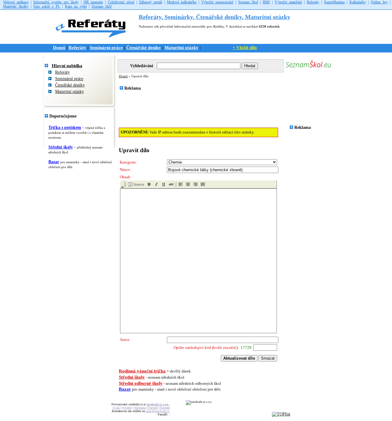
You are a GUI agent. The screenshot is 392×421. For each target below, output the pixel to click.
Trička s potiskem (64, 127)
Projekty (127, 407)
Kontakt (165, 407)
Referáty (313, 2)
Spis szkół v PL (46, 6)
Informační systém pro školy (56, 2)
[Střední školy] (308, 68)
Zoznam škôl (101, 6)
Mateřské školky (15, 6)
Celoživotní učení (121, 2)
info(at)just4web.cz (157, 411)
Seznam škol (248, 2)
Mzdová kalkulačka (181, 2)
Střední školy (60, 147)
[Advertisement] (228, 109)
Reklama (140, 407)
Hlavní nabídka (67, 65)
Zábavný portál (150, 2)
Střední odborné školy (141, 383)
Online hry (379, 2)
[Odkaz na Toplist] (281, 414)
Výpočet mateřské (288, 2)
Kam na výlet (76, 6)
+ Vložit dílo (244, 47)
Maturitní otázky (181, 47)
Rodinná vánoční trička (142, 371)
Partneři (153, 407)
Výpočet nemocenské (217, 2)
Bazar (53, 162)
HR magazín (93, 2)
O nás (116, 407)
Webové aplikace (15, 2)
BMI (266, 2)
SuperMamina (334, 2)
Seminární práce (106, 47)
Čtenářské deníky (143, 47)
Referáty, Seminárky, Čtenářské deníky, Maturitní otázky (214, 17)
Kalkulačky (357, 2)
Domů (59, 47)
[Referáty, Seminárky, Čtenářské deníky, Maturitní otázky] (93, 40)
